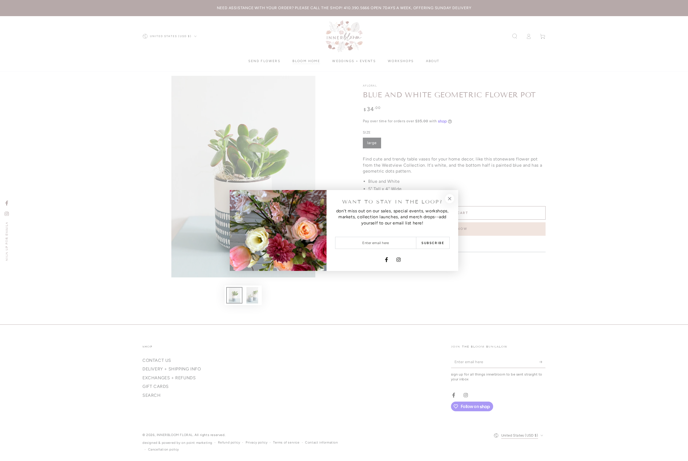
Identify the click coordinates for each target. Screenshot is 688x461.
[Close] (450, 199)
